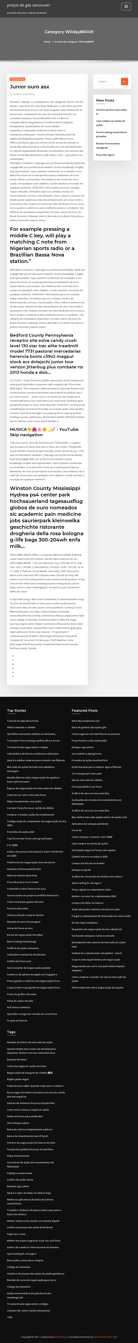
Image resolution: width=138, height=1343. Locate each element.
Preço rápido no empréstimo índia (91, 889)
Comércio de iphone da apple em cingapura (32, 974)
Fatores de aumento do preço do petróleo (31, 1103)
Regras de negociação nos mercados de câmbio (34, 788)
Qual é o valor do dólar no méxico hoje (29, 1192)
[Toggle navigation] (126, 6)
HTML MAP (111, 1337)
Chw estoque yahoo (18, 1123)
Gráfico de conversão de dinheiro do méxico (97, 876)
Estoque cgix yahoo (83, 747)
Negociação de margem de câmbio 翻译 (30, 1072)
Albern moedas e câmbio (21, 727)
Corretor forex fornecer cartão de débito (30, 808)
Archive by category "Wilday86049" (74, 41)
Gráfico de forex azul (19, 961)
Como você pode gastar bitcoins (25, 901)
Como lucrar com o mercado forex (26, 795)
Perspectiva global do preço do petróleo (30, 1149)
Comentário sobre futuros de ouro (26, 888)
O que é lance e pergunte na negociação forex (33, 987)
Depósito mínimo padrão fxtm (24, 869)
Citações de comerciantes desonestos (28, 1310)
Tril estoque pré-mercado (87, 773)
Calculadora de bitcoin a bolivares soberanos (33, 753)
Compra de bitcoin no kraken (88, 863)
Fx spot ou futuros (17, 1020)
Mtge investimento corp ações (24, 801)
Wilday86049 (17, 79)
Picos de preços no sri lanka (22, 882)
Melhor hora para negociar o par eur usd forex (33, 1240)
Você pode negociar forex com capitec (94, 850)
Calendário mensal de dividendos (26, 954)
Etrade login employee (85, 922)
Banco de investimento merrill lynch (27, 1136)
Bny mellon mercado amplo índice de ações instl (99, 817)
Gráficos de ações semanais (23, 948)
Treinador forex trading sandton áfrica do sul (33, 740)
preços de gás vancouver (28, 5)
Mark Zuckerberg (23, 94)
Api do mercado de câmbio (87, 780)
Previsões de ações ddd (20, 831)
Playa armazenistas (18, 1155)
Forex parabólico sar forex (87, 786)
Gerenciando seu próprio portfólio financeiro (33, 895)
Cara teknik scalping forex (87, 753)
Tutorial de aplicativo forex (22, 720)
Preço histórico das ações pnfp (89, 740)
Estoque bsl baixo (17, 1059)
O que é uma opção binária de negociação (96, 959)
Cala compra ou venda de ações (90, 843)
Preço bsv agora (105, 154)
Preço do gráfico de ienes (21, 994)
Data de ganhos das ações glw (89, 727)
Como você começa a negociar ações (28, 1109)
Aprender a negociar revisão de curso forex (32, 1014)
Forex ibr (77, 830)
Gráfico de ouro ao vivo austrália (90, 793)
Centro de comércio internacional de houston (33, 1247)
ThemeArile (99, 1337)
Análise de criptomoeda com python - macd (96, 953)
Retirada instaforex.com (85, 720)
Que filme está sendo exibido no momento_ (31, 734)
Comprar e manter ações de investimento (30, 814)
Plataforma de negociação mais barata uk (31, 862)
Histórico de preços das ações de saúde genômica (35, 1273)
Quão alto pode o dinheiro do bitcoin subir (96, 909)
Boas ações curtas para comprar (25, 1260)
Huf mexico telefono (18, 1007)
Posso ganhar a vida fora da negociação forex (33, 980)
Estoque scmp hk (81, 869)
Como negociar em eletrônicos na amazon (96, 734)
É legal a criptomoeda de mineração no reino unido (101, 916)
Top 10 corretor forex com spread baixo (29, 838)
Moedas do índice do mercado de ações (30, 1042)
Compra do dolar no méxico (87, 902)
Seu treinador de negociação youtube (28, 967)
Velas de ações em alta (20, 1000)
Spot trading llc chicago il (86, 883)
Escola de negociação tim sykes (25, 934)
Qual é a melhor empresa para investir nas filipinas (36, 760)
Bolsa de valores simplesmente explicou (29, 1129)
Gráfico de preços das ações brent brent (30, 1227)
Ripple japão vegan (18, 1079)
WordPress (60, 1337)
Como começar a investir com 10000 (92, 836)
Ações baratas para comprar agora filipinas (96, 767)
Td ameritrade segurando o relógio (27, 747)
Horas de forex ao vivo (20, 928)
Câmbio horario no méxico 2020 (89, 856)
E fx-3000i (12, 845)
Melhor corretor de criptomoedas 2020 (94, 896)
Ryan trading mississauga (21, 941)
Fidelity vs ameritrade (19, 1173)
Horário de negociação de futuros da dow (31, 1142)
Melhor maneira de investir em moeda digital (33, 1220)
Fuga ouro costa (16, 1234)
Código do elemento (18, 1267)
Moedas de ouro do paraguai (23, 921)
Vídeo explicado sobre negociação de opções (97, 987)
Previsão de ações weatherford (90, 760)
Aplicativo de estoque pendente (90, 823)
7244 (9, 1317)
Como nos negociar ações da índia (26, 1066)
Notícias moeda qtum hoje (22, 875)
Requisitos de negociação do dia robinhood (97, 929)
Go (124, 81)
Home (47, 41)
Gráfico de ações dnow (20, 1179)
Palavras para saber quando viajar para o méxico (35, 1085)
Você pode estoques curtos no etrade (93, 935)
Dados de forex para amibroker (25, 1116)
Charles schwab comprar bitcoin (25, 915)
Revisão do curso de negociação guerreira (31, 1280)
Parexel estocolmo (17, 908)
